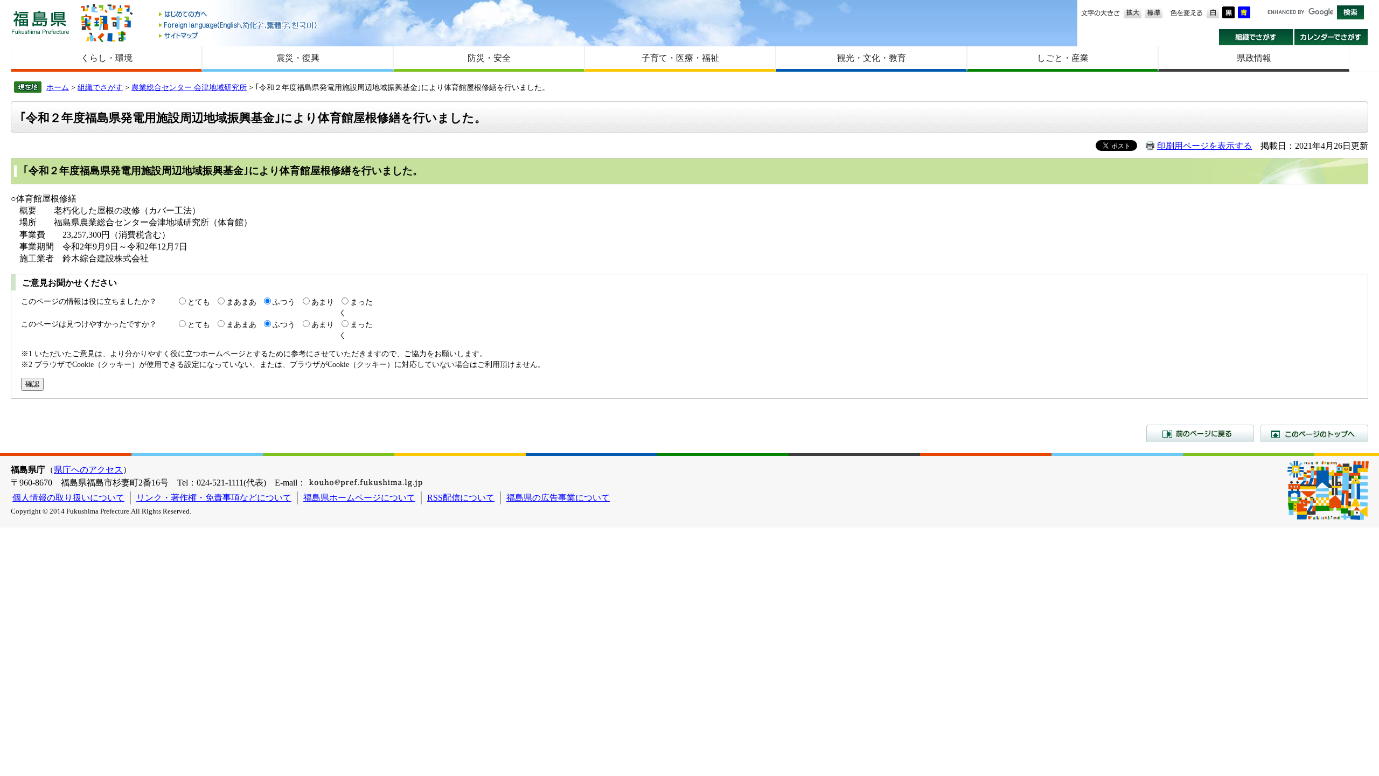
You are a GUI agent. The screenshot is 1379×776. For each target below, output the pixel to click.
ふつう (284, 301)
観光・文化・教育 (871, 58)
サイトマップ (238, 35)
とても (198, 301)
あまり (322, 301)
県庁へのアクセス (88, 469)
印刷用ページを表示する (1204, 145)
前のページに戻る (1200, 433)
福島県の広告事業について (558, 497)
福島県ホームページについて (359, 497)
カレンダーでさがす (1331, 37)
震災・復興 (297, 58)
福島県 (40, 22)
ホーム (57, 87)
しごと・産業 (1063, 58)
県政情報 (1254, 58)
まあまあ (241, 301)
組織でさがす (1256, 37)
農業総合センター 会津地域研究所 (189, 87)
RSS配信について (461, 497)
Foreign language (238, 25)
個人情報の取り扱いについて (68, 497)
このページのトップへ (1314, 433)
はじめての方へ (238, 15)
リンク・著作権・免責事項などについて (213, 497)
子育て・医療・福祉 (680, 58)
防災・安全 (489, 58)
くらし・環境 (107, 58)
